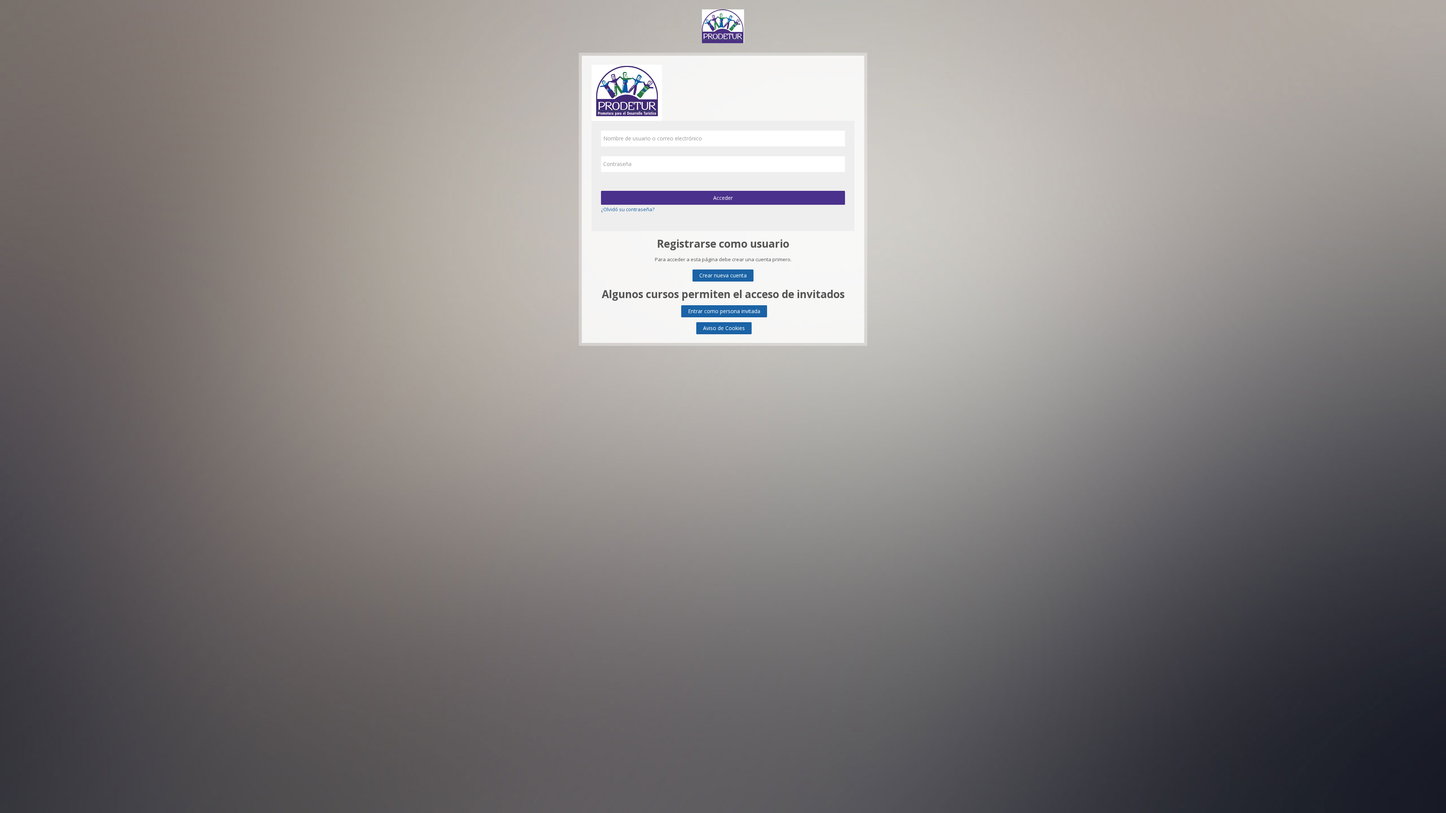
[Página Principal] (723, 25)
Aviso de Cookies (724, 328)
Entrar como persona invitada (724, 311)
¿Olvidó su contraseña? (627, 209)
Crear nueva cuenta (723, 275)
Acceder (723, 197)
